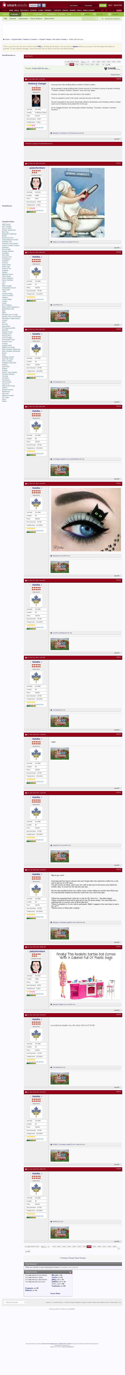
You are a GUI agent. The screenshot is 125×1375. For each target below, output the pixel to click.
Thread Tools (115, 74)
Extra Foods (6, 249)
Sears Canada (7, 361)
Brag (87, 14)
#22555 (119, 792)
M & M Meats (7, 305)
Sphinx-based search (68, 1347)
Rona (4, 355)
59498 (113, 68)
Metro (4, 313)
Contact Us (49, 1302)
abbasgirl (55, 133)
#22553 (119, 657)
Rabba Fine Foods (8, 347)
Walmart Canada (8, 395)
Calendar (12, 18)
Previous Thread (67, 1258)
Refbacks (28, 1290)
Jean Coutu (6, 290)
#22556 (119, 869)
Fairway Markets (8, 251)
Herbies (4, 272)
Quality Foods (7, 345)
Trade (116, 14)
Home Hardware (7, 278)
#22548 (119, 252)
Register (118, 5)
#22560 (119, 1169)
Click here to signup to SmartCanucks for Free (38, 143)
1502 (118, 62)
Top (69, 14)
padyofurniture (37, 168)
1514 (87, 64)
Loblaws (5, 297)
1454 (108, 62)
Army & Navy (7, 228)
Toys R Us (5, 384)
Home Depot (6, 276)
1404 (103, 62)
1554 (92, 64)
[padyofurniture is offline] (36, 183)
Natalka (55, 242)
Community (23, 18)
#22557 (119, 946)
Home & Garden (88, 10)
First (84, 62)
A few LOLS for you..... (41, 68)
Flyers (40, 10)
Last (107, 65)
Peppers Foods (7, 332)
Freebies (48, 10)
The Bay (5, 376)
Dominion (5, 247)
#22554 (119, 734)
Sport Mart (5, 366)
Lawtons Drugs (7, 293)
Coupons (33, 10)
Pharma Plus (6, 336)
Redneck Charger (37, 83)
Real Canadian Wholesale (11, 351)
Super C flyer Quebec (9, 372)
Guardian (5, 270)
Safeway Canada (8, 357)
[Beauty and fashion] (106, 10)
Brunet (4, 236)
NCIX (4, 322)
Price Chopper (7, 338)
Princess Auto (7, 341)
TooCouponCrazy (74, 133)
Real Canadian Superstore (11, 349)
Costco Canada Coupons (11, 245)
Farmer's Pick (7, 257)
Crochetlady (62, 133)
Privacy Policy (114, 1302)
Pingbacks (29, 1288)
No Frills (5, 324)
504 (93, 62)
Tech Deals (24, 10)
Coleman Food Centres (10, 243)
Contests (57, 10)
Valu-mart (5, 393)
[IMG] (54, 1279)
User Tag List (29, 56)
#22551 (119, 483)
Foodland (5, 261)
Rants (79, 10)
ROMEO (55, 1144)
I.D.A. (4, 282)
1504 (72, 64)
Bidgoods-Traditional (9, 234)
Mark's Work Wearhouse (10, 307)
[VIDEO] (55, 1282)
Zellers (4, 401)
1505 (77, 64)
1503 (67, 64)
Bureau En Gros (7, 238)
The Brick (5, 378)
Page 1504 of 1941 (73, 62)
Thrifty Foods (6, 382)
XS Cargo (5, 397)
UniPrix (4, 388)
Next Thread (80, 1258)
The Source (6, 380)
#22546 (119, 79)
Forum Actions (35, 18)
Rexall (4, 353)
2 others (77, 922)
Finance (65, 10)
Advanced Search (112, 19)
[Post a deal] (119, 10)
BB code (55, 1275)
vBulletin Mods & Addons (65, 1343)
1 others (77, 1144)
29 (37, 294)
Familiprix (5, 253)
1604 (97, 64)
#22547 (119, 163)
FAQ (5, 18)
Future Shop (6, 265)
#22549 (119, 329)
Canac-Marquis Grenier (10, 240)
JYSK (4, 292)
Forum (15, 14)
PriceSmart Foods (8, 340)
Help (110, 5)
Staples (4, 368)
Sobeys (4, 365)
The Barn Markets (8, 374)
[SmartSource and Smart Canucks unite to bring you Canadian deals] (11, 211)
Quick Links (48, 18)
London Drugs (7, 299)
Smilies (54, 1277)
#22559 (119, 1091)
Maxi (3, 311)
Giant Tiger (6, 267)
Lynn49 (55, 305)
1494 (113, 62)
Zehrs (4, 399)
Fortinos (5, 263)
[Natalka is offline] (36, 272)
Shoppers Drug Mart (9, 363)
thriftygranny (63, 633)
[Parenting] (113, 10)
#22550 (119, 406)
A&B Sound (6, 224)
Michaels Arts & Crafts (10, 315)
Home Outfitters (7, 280)
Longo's (4, 301)
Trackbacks (56, 1286)
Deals (16, 10)
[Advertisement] (70, 153)
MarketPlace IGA (8, 309)
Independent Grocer (9, 288)
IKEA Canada (7, 286)
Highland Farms (7, 274)
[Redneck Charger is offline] (36, 100)
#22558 (119, 1014)
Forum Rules (55, 1293)
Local (101, 14)
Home (11, 10)
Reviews (73, 10)
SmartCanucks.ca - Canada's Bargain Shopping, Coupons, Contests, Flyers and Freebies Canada (81, 1302)
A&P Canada (6, 226)
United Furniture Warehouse (7, 390)
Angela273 (71, 242)
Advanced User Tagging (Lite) (49, 1343)
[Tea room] (102, 10)
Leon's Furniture (7, 295)
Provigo (4, 343)
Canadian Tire (7, 241)
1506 (82, 64)
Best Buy (5, 232)
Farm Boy (5, 255)
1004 (98, 62)
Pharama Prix (7, 334)
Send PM (116, 139)
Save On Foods (7, 359)
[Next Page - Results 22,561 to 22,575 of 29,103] (103, 64)
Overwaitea (6, 326)
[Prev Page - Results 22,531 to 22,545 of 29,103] (88, 62)
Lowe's (4, 303)
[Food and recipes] (110, 10)
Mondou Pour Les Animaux (11, 316)
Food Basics (6, 259)
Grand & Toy (6, 268)
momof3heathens (74, 459)
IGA (3, 284)
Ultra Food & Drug (8, 386)
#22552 (119, 580)
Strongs (5, 370)
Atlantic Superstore (9, 230)
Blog (5, 14)
